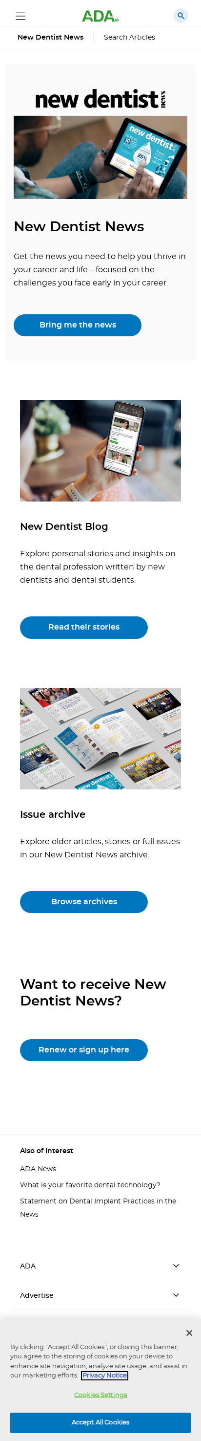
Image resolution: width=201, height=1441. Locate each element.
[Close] (189, 1333)
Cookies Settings (100, 1395)
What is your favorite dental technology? (90, 1185)
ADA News (38, 1169)
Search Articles (129, 37)
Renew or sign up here (84, 1050)
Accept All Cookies (100, 1422)
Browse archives (84, 902)
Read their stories (84, 627)
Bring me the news (78, 325)
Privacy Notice (104, 1376)
